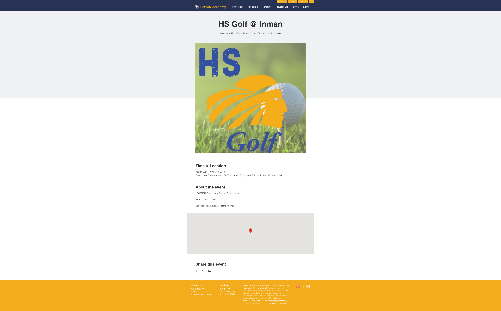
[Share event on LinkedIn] (209, 271)
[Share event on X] (203, 271)
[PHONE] (311, 1)
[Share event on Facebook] (197, 271)
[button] (238, 7)
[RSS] (298, 286)
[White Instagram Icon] (308, 286)
